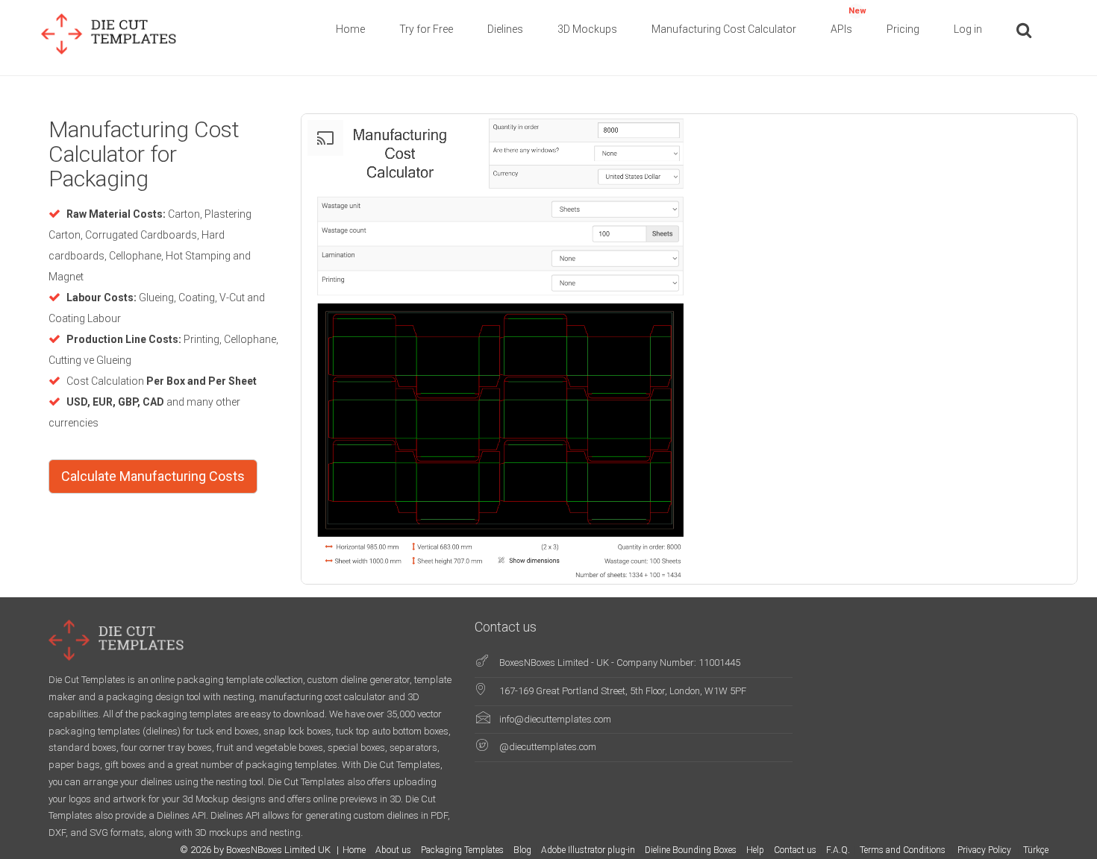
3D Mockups (587, 29)
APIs (848, 20)
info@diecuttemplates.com (555, 719)
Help (755, 850)
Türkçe (1035, 850)
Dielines (505, 29)
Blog (522, 850)
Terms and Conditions (904, 850)
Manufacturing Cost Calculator (723, 29)
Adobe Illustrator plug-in (588, 850)
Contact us (795, 850)
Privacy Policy (985, 850)
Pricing (903, 29)
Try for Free (426, 29)
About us (393, 850)
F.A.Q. (838, 850)
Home (350, 29)
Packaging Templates (462, 850)
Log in (968, 29)
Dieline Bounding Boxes (691, 850)
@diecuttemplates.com (547, 746)
